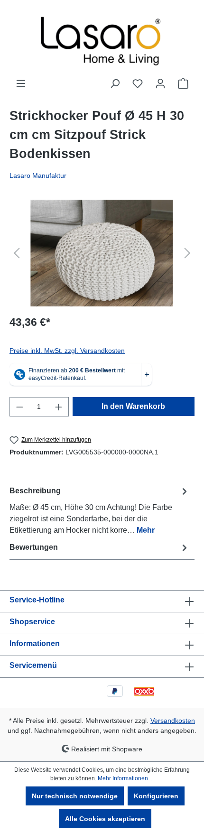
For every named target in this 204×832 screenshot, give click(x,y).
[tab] (99, 510)
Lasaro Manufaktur (37, 175)
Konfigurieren (156, 796)
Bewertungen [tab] (33, 547)
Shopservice (32, 622)
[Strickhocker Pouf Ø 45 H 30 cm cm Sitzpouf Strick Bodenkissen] (102, 253)
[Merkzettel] (137, 83)
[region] (102, 253)
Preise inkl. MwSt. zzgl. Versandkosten (67, 350)
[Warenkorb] (183, 83)
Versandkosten (172, 720)
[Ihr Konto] (160, 83)
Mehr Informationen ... (126, 778)
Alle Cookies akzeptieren (105, 819)
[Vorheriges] (16, 253)
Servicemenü (33, 665)
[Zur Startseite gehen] (102, 38)
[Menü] (20, 83)
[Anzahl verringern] (19, 406)
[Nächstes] (187, 253)
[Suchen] (114, 83)
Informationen (34, 643)
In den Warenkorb (133, 406)
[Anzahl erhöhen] (59, 406)
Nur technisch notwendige (75, 796)
